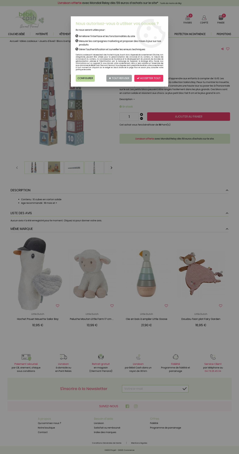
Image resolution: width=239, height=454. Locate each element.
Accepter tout (150, 78)
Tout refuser (120, 78)
